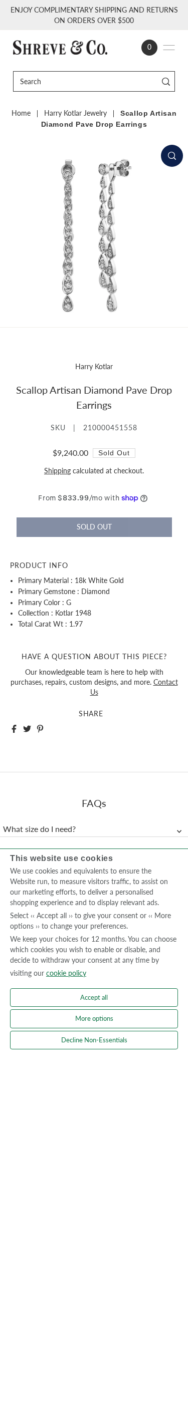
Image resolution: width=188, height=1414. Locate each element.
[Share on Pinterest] (40, 729)
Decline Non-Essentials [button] (94, 1040)
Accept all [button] (94, 997)
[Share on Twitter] (27, 729)
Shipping (57, 471)
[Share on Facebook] (14, 729)
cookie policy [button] (66, 973)
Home (21, 113)
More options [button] (94, 1018)
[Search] (165, 81)
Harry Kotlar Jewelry (75, 113)
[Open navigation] (169, 48)
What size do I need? (39, 828)
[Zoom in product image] (172, 156)
